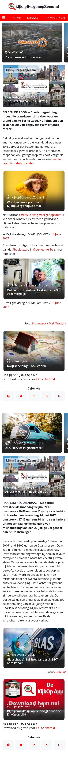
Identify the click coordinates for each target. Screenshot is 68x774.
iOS (38, 379)
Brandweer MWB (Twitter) (48, 323)
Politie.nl (59, 672)
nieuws (32, 18)
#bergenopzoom (50, 215)
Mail (59, 396)
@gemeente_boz (44, 249)
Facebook (8, 396)
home (16, 18)
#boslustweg (29, 215)
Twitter (21, 396)
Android (49, 379)
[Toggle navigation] (4, 17)
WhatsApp (46, 396)
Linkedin (34, 396)
